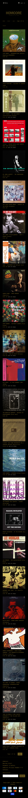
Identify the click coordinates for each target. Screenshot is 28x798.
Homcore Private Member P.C (13, 767)
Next (20, 754)
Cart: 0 (22, 3)
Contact (5, 769)
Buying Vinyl (7, 763)
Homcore (5, 761)
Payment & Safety (9, 765)
